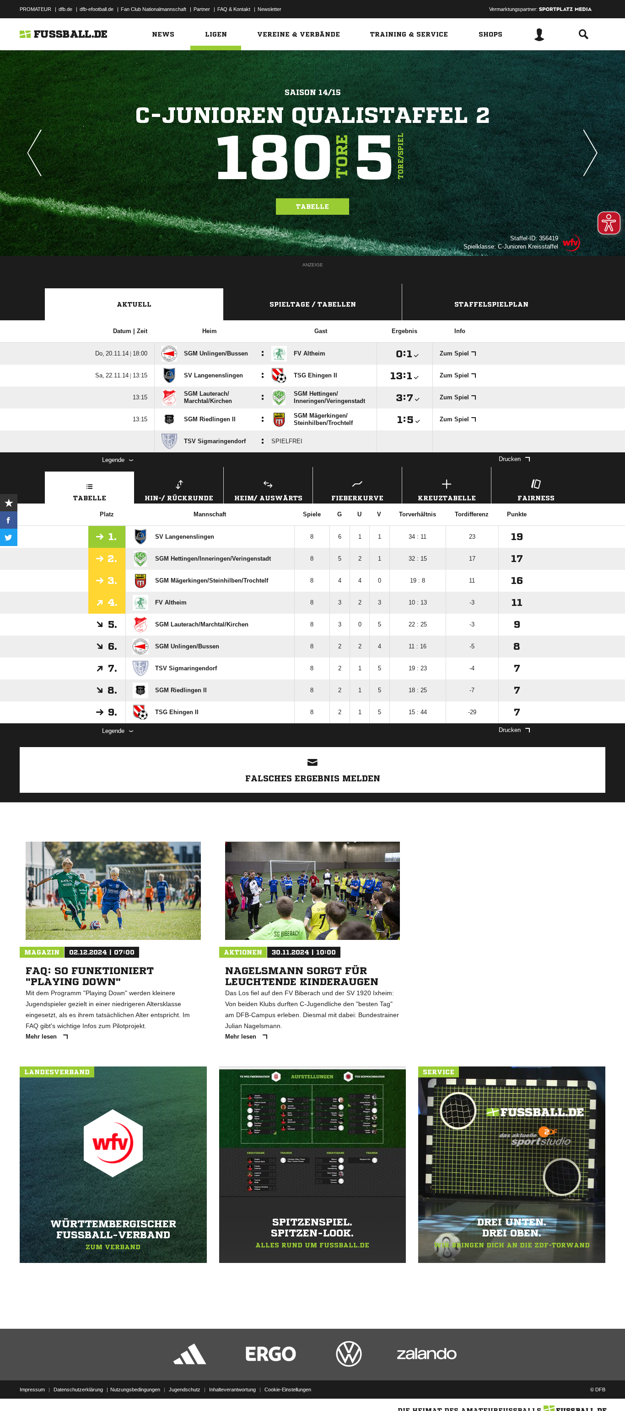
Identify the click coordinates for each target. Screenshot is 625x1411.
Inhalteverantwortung (232, 1389)
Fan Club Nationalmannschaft (153, 9)
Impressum (32, 1389)
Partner (202, 9)
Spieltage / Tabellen (312, 304)
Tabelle (312, 206)
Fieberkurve (357, 498)
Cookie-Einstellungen (287, 1389)
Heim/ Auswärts (268, 498)
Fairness (536, 498)
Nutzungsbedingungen (135, 1389)
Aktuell (134, 304)
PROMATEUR (35, 9)
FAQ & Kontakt (233, 9)
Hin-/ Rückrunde (179, 498)
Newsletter (269, 9)
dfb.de (65, 9)
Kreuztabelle (447, 498)
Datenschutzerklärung (78, 1389)
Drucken (510, 459)
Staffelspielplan (491, 304)
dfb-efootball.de (96, 9)
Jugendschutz (184, 1389)
